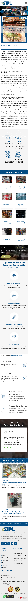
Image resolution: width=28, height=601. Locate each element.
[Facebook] (2, 543)
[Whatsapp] (8, 596)
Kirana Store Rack (6, 205)
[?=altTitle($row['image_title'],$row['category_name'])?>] (7, 179)
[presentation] (1, 456)
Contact (4, 567)
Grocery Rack (5, 222)
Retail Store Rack (6, 188)
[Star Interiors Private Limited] (7, 3)
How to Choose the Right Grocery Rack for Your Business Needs (13, 512)
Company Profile (6, 557)
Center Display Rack (20, 239)
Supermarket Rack (18, 553)
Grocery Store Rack (20, 222)
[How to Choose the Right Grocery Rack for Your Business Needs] (14, 500)
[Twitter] (5, 543)
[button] (2, 11)
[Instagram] (8, 543)
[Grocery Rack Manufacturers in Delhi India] (14, 471)
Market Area (5, 565)
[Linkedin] (15, 543)
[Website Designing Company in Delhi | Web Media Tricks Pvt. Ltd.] (23, 598)
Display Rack (6, 239)
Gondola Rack (17, 565)
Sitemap (4, 562)
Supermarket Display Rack (20, 555)
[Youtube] (12, 543)
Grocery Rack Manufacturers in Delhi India (14, 483)
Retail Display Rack (20, 188)
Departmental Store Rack (20, 558)
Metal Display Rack (20, 205)
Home (3, 555)
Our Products (5, 560)
